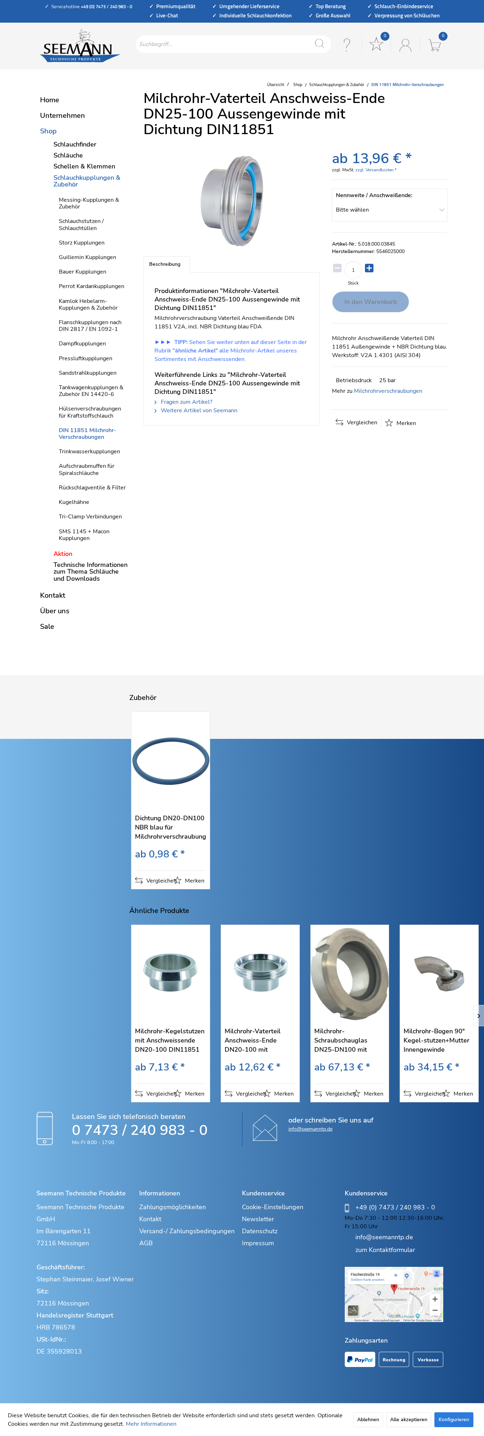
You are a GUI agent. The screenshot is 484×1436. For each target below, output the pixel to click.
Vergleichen (361, 422)
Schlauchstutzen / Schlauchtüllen (81, 224)
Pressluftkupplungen (85, 358)
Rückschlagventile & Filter (92, 488)
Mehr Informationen (151, 1424)
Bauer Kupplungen (82, 272)
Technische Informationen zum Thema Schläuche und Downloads (91, 571)
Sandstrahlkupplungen (88, 373)
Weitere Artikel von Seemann (198, 410)
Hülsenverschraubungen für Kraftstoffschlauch (90, 412)
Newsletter (258, 1219)
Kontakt (52, 595)
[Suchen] (319, 44)
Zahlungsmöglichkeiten (172, 1207)
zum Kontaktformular (385, 1250)
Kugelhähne (74, 502)
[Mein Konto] (404, 44)
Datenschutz (259, 1231)
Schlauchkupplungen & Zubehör (87, 181)
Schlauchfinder (75, 144)
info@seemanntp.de (310, 1129)
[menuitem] (233, 44)
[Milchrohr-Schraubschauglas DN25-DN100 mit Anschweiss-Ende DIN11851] (350, 974)
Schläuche (68, 155)
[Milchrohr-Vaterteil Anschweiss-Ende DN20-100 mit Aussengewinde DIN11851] (260, 974)
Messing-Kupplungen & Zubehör (89, 203)
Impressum (258, 1243)
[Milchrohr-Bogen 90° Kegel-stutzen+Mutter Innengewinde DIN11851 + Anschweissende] (439, 974)
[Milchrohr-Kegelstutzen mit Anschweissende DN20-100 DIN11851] (170, 974)
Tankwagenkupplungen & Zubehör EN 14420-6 (91, 391)
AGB (146, 1243)
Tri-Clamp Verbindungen (90, 517)
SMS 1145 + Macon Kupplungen (84, 535)
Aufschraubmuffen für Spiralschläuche (86, 469)
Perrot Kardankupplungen (91, 286)
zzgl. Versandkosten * (375, 170)
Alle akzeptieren (408, 1419)
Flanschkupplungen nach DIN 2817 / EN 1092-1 (90, 325)
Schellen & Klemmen (84, 166)
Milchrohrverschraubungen (388, 391)
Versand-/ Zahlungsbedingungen (187, 1231)
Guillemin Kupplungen (87, 257)
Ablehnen (368, 1419)
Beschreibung (164, 264)
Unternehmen (62, 115)
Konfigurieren (454, 1419)
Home (49, 100)
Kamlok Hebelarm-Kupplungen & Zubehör (88, 304)
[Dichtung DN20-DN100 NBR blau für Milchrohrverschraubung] (170, 761)
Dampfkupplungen (82, 343)
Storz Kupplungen (82, 243)
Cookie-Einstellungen (272, 1207)
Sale (47, 626)
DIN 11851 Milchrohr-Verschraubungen (87, 433)
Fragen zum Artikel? (185, 402)
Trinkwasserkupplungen (89, 451)
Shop (48, 131)
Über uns (54, 611)
